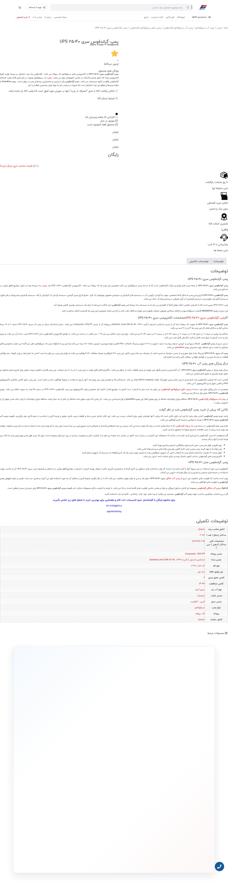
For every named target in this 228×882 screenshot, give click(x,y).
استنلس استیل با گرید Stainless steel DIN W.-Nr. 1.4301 (177, 560)
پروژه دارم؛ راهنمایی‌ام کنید (147, 729)
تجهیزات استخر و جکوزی (133, 784)
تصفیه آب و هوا (136, 789)
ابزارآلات (139, 794)
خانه (226, 28)
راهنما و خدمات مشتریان (94, 764)
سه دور (201, 572)
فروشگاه (181, 17)
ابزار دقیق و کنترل (136, 799)
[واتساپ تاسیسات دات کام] (63, 863)
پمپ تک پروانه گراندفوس (187, 426)
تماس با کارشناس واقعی (178, 729)
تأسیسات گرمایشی (135, 775)
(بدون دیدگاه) (111, 64)
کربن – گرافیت (197, 602)
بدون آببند (200, 589)
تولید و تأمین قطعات (57, 789)
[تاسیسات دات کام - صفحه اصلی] (203, 7)
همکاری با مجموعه (58, 784)
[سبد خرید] (20, 7)
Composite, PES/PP (195, 554)
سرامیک (201, 595)
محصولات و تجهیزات (135, 764)
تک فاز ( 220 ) (198, 566)
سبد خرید (99, 784)
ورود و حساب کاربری (96, 780)
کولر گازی (170, 17)
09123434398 (114, 512)
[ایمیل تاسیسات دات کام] (57, 863)
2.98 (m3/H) (198, 541)
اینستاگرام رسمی (58, 798)
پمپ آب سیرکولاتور (204, 28)
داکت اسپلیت (157, 17)
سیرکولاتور (199, 607)
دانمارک (201, 529)
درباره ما (47, 17)
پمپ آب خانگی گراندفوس (209, 488)
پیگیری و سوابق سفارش (95, 789)
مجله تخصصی (60, 17)
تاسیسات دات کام (127, 500)
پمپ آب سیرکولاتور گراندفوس (178, 28)
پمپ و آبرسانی (137, 780)
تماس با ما (37, 17)
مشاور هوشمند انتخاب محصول (86, 770)
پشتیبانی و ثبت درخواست (94, 794)
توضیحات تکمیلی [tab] (199, 261)
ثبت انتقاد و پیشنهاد (57, 793)
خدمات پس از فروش (96, 799)
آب (48, 77)
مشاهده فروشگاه (97, 775)
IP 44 (202, 584)
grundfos (179, 347)
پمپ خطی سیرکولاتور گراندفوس (145, 28)
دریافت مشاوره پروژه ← (64, 844)
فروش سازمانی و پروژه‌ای (55, 779)
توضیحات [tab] (218, 261)
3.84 (202, 535)
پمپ (219, 28)
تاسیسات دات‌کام (58, 764)
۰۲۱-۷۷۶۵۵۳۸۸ (114, 506)
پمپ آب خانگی (173, 478)
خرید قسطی (22, 17)
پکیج (146, 17)
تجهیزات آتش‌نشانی (135, 803)
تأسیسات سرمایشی (125, 770)
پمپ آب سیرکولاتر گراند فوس (212, 399)
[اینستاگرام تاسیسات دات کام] (70, 863)
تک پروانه (200, 613)
